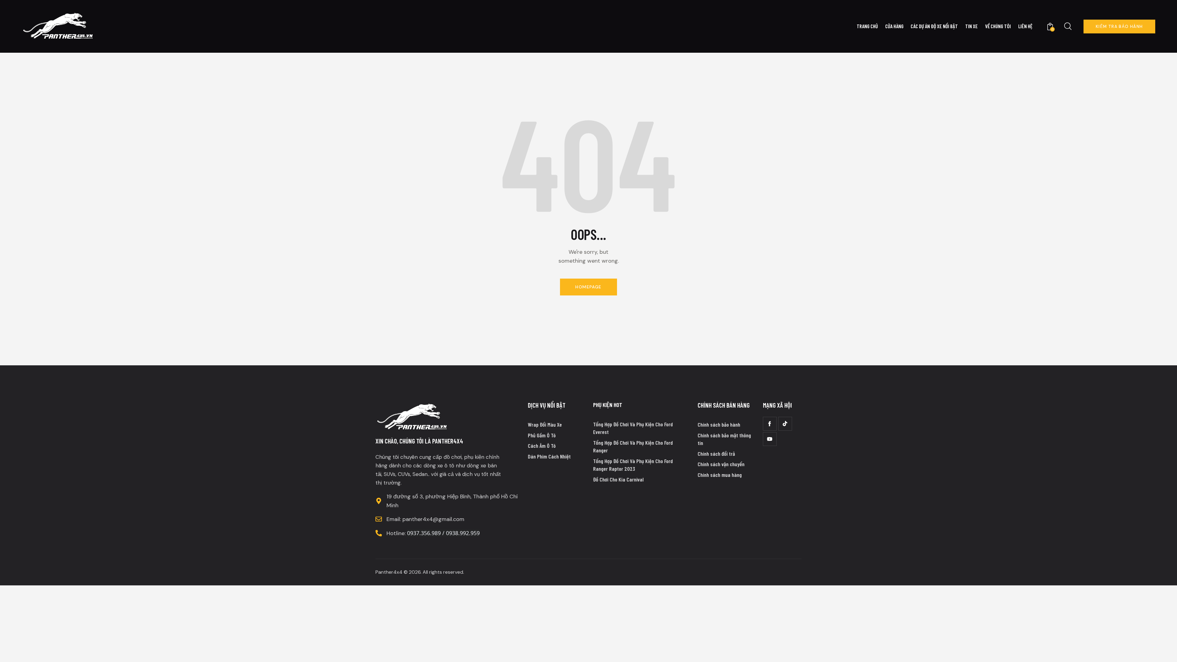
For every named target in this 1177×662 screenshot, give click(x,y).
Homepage (588, 287)
